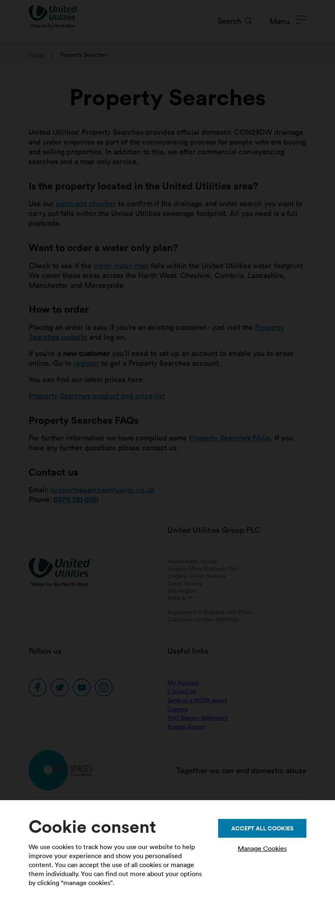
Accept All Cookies (262, 828)
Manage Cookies (262, 848)
